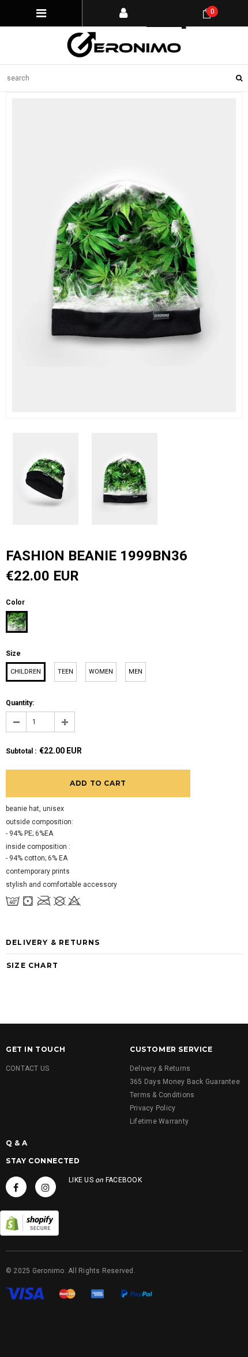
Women (101, 671)
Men (135, 671)
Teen (65, 671)
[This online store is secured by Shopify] (29, 1223)
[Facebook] (16, 1187)
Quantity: (20, 703)
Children (25, 671)
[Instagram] (45, 1187)
